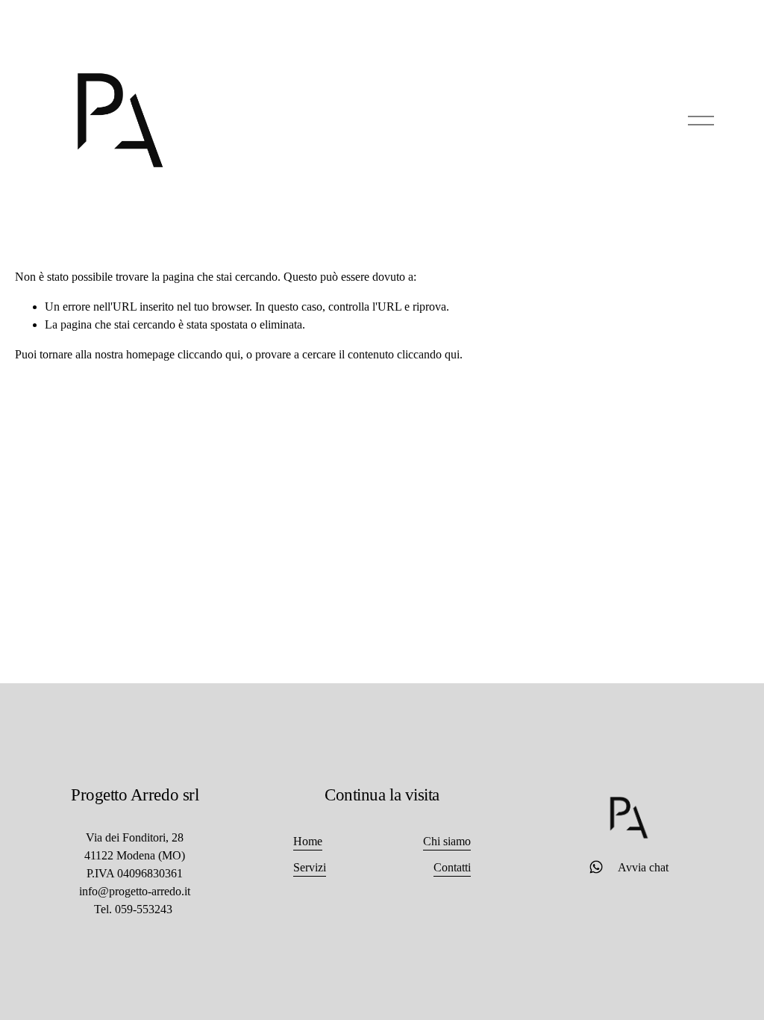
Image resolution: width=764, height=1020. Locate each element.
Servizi (309, 867)
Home (307, 841)
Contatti (452, 867)
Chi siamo (447, 841)
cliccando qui (209, 354)
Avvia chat (637, 867)
